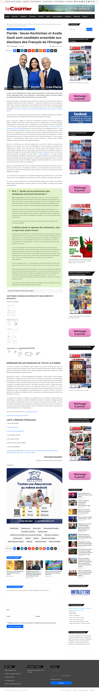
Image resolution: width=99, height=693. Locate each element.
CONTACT (92, 690)
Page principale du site (10, 670)
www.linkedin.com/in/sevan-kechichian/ (17, 415)
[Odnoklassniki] (40, 50)
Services (41, 16)
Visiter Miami (72, 611)
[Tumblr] (25, 50)
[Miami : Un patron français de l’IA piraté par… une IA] (73, 519)
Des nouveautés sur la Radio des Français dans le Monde (85, 495)
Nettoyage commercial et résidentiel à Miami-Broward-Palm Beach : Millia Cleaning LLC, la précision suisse (84, 527)
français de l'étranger (48, 538)
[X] (18, 50)
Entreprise (68, 16)
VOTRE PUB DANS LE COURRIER (12, 1)
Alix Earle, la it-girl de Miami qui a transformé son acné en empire (15, 573)
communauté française (51, 528)
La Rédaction (12, 46)
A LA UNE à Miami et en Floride (19, 24)
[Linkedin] (22, 50)
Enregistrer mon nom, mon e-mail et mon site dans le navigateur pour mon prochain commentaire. (32, 622)
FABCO (28, 538)
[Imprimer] (55, 50)
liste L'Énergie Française (16, 541)
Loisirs (48, 16)
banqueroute (26, 528)
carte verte (37, 528)
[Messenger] (48, 50)
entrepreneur (18, 538)
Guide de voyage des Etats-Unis (13, 673)
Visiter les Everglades (74, 615)
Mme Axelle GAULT (13, 427)
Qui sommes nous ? (10, 680)
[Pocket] (44, 50)
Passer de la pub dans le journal (12, 683)
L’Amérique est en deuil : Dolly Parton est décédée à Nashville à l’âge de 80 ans (85, 543)
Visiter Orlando (72, 613)
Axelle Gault (14, 528)
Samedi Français (41, 541)
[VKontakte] (36, 50)
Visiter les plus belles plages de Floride (78, 621)
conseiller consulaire (28, 531)
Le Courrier (14, 16)
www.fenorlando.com (45, 154)
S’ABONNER (26, 1)
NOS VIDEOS (69, 1)
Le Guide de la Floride (83, 690)
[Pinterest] (29, 50)
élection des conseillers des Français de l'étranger (26, 535)
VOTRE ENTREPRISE (59, 1)
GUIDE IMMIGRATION (35, 1)
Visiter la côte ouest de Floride (76, 617)
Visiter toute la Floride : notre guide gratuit (79, 623)
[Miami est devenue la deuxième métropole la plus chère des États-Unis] (53, 565)
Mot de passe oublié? (65, 675)
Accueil (7, 16)
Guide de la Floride (9, 677)
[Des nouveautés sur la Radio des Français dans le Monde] (73, 495)
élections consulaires (51, 535)
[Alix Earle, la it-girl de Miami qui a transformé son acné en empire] (15, 565)
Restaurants (77, 16)
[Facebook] (14, 50)
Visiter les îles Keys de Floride (76, 619)
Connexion (61, 683)
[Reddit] (33, 50)
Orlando (29, 541)
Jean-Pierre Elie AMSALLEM (16, 431)
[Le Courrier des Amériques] (18, 8)
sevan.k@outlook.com (31, 411)
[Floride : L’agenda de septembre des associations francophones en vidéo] (73, 503)
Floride (36, 538)
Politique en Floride (29, 29)
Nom (8, 609)
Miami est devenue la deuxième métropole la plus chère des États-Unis (53, 573)
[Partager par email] (51, 50)
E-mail (9, 616)
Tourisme (84, 16)
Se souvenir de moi (56, 679)
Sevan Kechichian (55, 541)
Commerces (32, 16)
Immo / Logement (57, 16)
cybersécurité (43, 531)
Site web (38, 616)
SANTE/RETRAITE (47, 1)
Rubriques (23, 16)
